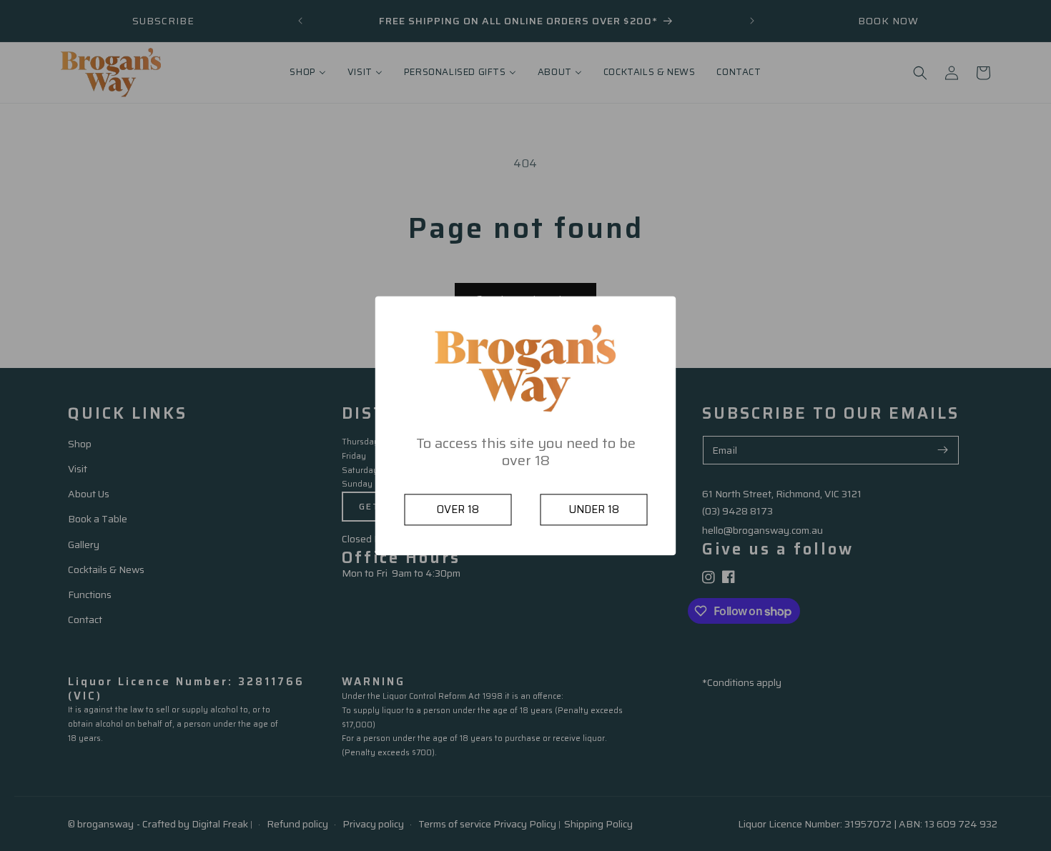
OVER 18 (458, 509)
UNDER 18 (593, 509)
